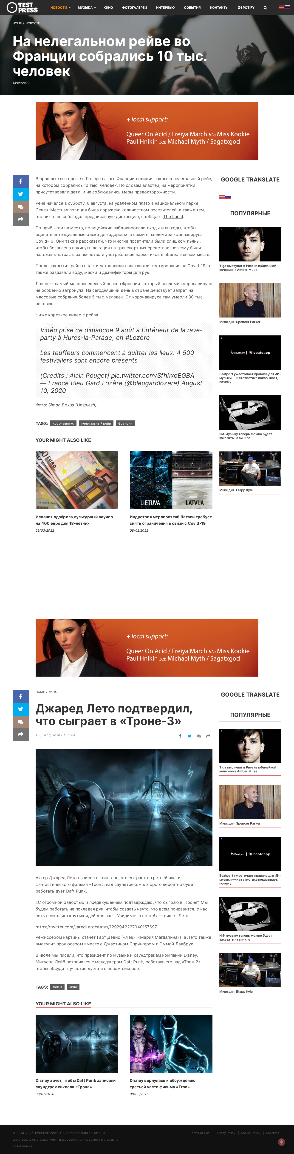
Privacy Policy (225, 1133)
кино (73, 987)
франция (125, 423)
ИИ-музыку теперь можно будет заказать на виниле (245, 436)
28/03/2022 (45, 530)
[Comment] (21, 207)
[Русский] (228, 196)
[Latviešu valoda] (222, 196)
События (192, 7)
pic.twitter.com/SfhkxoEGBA (152, 375)
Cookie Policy (250, 1133)
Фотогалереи (134, 7)
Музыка (85, 7)
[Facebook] (21, 181)
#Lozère (137, 337)
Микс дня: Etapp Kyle (236, 490)
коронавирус (63, 423)
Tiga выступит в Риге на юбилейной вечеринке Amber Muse (247, 268)
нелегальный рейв (96, 423)
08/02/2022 (139, 530)
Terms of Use (200, 1133)
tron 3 (57, 987)
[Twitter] (21, 194)
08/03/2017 (139, 1094)
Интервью (165, 7)
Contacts (272, 1133)
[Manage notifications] (281, 1142)
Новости (59, 7)
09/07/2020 (45, 1094)
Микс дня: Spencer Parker (239, 322)
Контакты (219, 7)
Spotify (247, 7)
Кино (108, 7)
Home (17, 23)
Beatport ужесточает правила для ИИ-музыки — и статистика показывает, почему (250, 378)
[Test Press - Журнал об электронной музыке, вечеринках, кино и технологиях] (25, 7)
